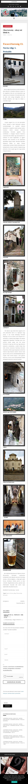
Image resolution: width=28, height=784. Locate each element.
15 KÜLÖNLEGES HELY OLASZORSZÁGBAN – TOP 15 (11, 732)
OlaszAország (7, 26)
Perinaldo (5, 595)
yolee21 (4, 34)
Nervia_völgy (13, 593)
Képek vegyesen (9, 769)
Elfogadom (14, 782)
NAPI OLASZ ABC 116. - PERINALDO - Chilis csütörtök (13, 615)
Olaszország (19, 593)
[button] (8, 6)
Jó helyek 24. (6, 601)
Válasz (5, 617)
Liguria (8, 593)
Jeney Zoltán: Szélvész (14, 4)
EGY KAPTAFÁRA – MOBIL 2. (12, 773)
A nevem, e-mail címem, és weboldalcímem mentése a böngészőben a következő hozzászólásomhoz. (13, 668)
